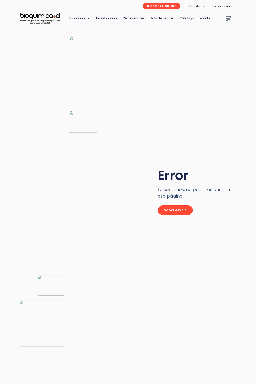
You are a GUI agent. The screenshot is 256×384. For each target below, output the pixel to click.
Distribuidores (133, 18)
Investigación (106, 18)
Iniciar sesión (222, 6)
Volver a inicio (175, 210)
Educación (77, 18)
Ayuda (205, 18)
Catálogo (186, 18)
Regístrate (197, 6)
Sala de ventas (161, 18)
